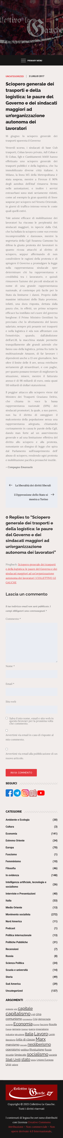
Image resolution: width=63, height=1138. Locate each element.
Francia (8, 1029)
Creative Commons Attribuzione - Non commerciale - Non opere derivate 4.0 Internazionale (31, 1127)
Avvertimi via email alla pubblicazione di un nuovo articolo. (32, 756)
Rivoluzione (36, 1049)
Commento (13, 618)
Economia (11, 833)
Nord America (14, 921)
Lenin (52, 1034)
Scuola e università (17, 969)
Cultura (10, 826)
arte (15, 1009)
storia (33, 1060)
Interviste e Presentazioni (20, 893)
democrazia (44, 1019)
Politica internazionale (19, 935)
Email (10, 683)
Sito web (11, 701)
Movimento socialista (18, 914)
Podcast (10, 928)
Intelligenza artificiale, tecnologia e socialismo (26, 884)
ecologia (9, 1024)
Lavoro (41, 1033)
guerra (32, 1029)
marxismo (12, 1044)
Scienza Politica (15, 963)
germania (16, 1029)
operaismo (13, 1049)
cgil (33, 1014)
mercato (23, 1045)
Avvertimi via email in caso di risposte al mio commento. (29, 737)
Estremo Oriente (15, 840)
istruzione (19, 1034)
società (53, 1054)
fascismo (44, 1024)
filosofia (53, 1024)
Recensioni (12, 949)
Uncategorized (15, 76)
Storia (9, 976)
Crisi (35, 1019)
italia (29, 1033)
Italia (8, 900)
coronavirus (27, 1019)
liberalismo (11, 1040)
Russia (9, 956)
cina (38, 1014)
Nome (10, 666)
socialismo (37, 1054)
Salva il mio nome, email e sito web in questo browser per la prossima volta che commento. (31, 721)
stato (25, 1059)
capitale (25, 1008)
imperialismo (42, 1029)
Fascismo (11, 854)
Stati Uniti (13, 1059)
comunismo (14, 1019)
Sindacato (20, 1054)
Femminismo (13, 861)
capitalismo (18, 1013)
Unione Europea (45, 1060)
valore (15, 1064)
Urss (8, 1064)
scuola (10, 1054)
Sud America (13, 983)
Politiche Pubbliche (17, 942)
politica (25, 1049)
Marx (41, 1039)
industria (10, 1034)
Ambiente (9, 1009)
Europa (10, 847)
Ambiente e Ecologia (18, 819)
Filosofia (11, 868)
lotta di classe (25, 1039)
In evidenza (12, 875)
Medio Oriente (14, 907)
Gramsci (24, 1029)
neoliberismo (39, 1044)
